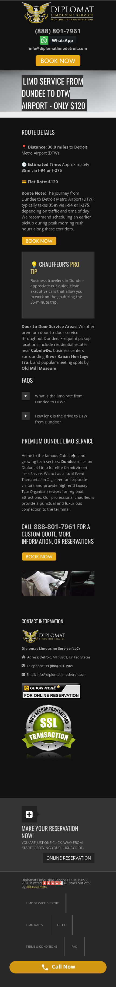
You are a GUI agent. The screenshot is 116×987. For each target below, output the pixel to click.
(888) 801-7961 (58, 30)
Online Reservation (68, 858)
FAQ (74, 946)
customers (36, 887)
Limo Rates (34, 925)
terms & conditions (41, 946)
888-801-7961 (55, 526)
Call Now (62, 966)
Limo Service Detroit (42, 903)
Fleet (61, 925)
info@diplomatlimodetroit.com (58, 48)
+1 (59, 665)
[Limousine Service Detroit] (58, 12)
